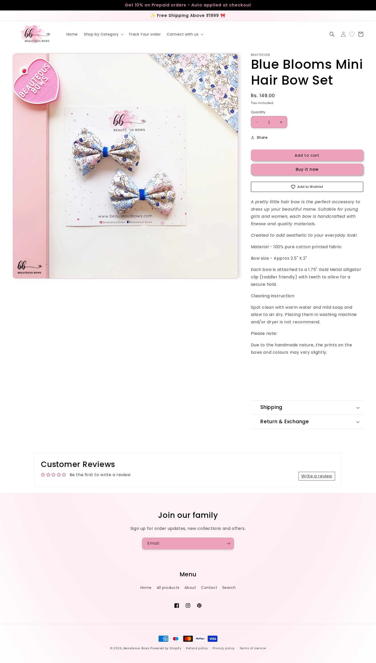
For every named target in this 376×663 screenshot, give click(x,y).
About (190, 587)
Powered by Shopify (165, 648)
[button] (103, 34)
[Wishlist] (352, 34)
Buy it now (307, 169)
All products (168, 587)
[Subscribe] (228, 544)
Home (146, 587)
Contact (209, 587)
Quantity (258, 112)
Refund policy (197, 648)
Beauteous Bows (137, 648)
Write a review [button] (316, 476)
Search (229, 587)
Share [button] (262, 137)
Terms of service (252, 648)
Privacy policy (224, 648)
